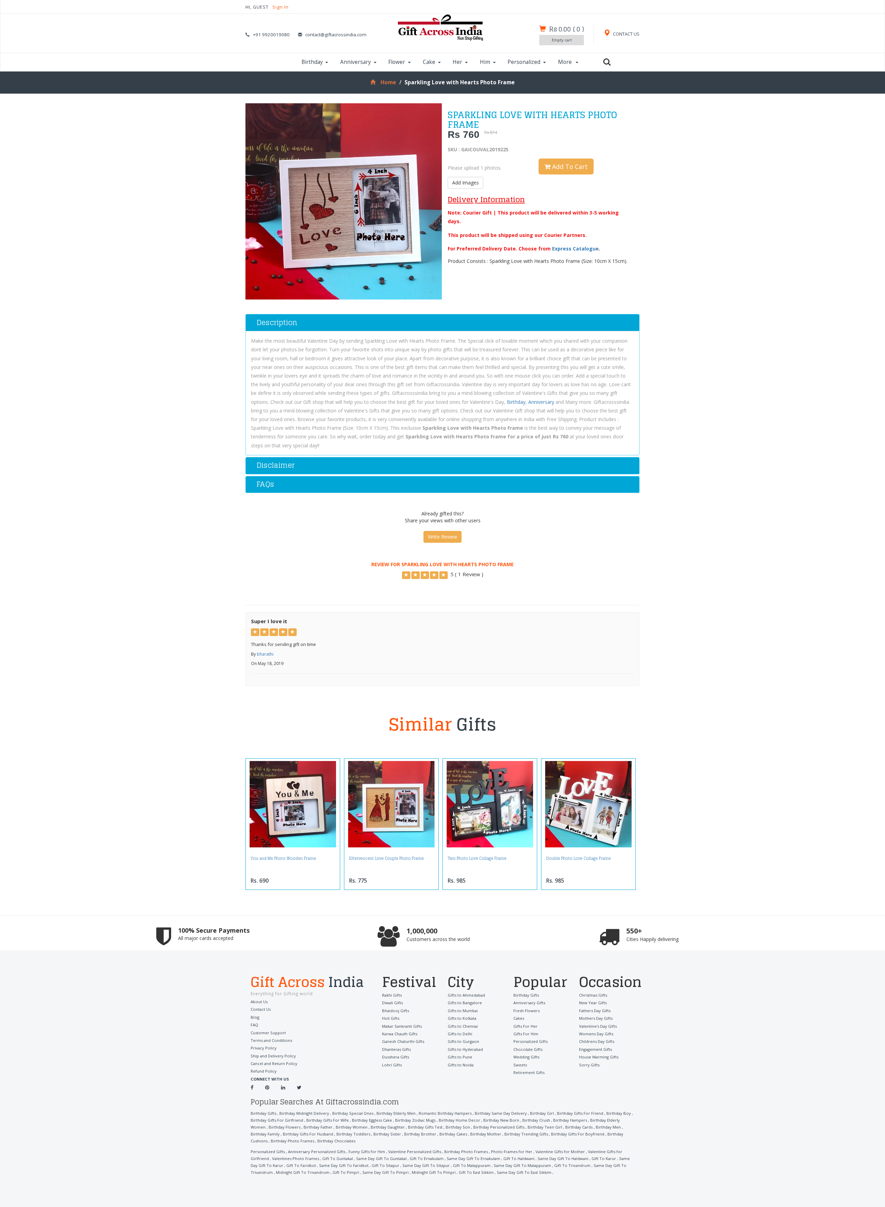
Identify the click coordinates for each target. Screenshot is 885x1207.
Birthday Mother (485, 1134)
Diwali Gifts (392, 1002)
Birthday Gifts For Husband (308, 1134)
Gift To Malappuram (472, 1165)
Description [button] (277, 322)
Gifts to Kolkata (462, 1018)
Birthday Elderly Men (396, 1113)
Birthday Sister (387, 1134)
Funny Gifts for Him (366, 1151)
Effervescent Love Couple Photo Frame (386, 858)
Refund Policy (264, 1071)
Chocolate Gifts (527, 1049)
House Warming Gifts (598, 1056)
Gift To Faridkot (301, 1165)
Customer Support (268, 1032)
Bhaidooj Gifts (395, 1010)
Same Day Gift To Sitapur (426, 1165)
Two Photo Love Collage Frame (477, 858)
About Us (259, 1001)
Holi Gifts (390, 1018)
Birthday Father (318, 1127)
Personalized (523, 62)
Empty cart (562, 39)
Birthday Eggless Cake (372, 1120)
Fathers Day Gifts (595, 1010)
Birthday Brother (420, 1134)
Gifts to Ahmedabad (466, 995)
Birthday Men (608, 1127)
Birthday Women (351, 1127)
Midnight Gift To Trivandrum (302, 1172)
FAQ (254, 1024)
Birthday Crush (536, 1120)
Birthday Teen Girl (545, 1127)
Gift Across (307, 983)
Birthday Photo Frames (292, 1140)
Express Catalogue (575, 248)
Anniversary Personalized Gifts (316, 1151)
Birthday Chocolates (336, 1140)
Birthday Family (265, 1134)
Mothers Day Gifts (596, 1018)
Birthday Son (458, 1127)
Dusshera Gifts (395, 1056)
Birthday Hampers (570, 1120)
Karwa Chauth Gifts (399, 1033)
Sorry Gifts (589, 1064)
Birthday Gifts (526, 995)
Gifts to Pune (460, 1056)
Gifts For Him (525, 1033)
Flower (396, 62)
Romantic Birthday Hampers (445, 1113)
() (566, 29)
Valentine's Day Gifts (598, 1026)
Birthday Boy (618, 1113)
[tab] (442, 322)
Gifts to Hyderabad (465, 1049)
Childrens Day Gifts (596, 1041)
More (565, 62)
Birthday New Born (501, 1120)
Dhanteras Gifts (396, 1049)
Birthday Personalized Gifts (498, 1127)
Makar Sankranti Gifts (402, 1026)
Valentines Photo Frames (295, 1158)
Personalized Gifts (530, 1041)
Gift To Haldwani (518, 1158)
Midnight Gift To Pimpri (434, 1172)
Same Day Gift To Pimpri (385, 1172)
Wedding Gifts (526, 1056)
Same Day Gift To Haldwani (563, 1158)
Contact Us (261, 1009)
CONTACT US (626, 34)
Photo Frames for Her (511, 1151)
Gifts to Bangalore (465, 1002)
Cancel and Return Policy (274, 1063)
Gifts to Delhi (460, 1033)
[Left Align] (406, 575)
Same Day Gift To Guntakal (381, 1158)
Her (457, 62)
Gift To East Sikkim (476, 1172)
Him (485, 62)
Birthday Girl (542, 1113)
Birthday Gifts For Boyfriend (577, 1134)
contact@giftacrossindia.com (335, 34)
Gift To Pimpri (346, 1172)
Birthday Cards (579, 1127)
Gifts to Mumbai (463, 1010)
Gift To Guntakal (337, 1158)
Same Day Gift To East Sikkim (524, 1172)
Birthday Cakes (453, 1134)
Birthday (312, 62)
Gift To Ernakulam (427, 1158)
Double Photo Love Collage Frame (578, 858)
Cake (429, 62)
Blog (255, 1017)
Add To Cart (569, 166)
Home (388, 82)
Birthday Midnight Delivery (304, 1113)
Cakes (518, 1018)
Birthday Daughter (388, 1127)
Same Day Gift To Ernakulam (473, 1158)
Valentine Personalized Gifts (414, 1151)
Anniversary (355, 62)
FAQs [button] (265, 484)
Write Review (442, 536)
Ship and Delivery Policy (273, 1055)
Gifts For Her (525, 1026)
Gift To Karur (603, 1158)
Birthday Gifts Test (425, 1127)
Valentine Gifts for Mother (560, 1151)
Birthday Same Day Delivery (501, 1113)
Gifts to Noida (461, 1064)
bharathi (265, 654)
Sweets (520, 1064)
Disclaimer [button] (276, 465)
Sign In (280, 7)
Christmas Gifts (593, 995)
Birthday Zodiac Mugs (415, 1120)
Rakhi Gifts (392, 995)
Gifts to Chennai (463, 1026)
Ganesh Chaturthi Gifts (403, 1041)
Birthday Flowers (284, 1127)
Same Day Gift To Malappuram (522, 1165)
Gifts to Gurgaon (463, 1041)
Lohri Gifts (392, 1064)
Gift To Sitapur (385, 1165)
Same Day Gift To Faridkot (344, 1165)
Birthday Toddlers (353, 1134)
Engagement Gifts (595, 1049)
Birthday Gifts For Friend (580, 1113)
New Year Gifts (593, 1002)
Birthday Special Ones (352, 1113)
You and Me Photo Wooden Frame (283, 858)
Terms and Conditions (271, 1040)
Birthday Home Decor (459, 1120)
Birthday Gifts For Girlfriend (277, 1120)
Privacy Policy (264, 1048)
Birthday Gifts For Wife (327, 1120)
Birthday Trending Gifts (526, 1134)
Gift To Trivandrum (572, 1165)
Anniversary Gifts (529, 1002)
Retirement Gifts (528, 1072)
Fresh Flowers (526, 1010)
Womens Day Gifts (596, 1033)
